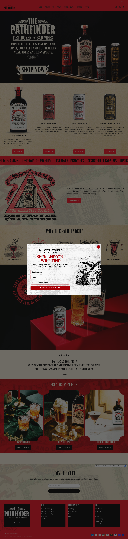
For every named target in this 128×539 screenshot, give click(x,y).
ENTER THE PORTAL (50, 288)
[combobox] (34, 282)
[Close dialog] (98, 247)
